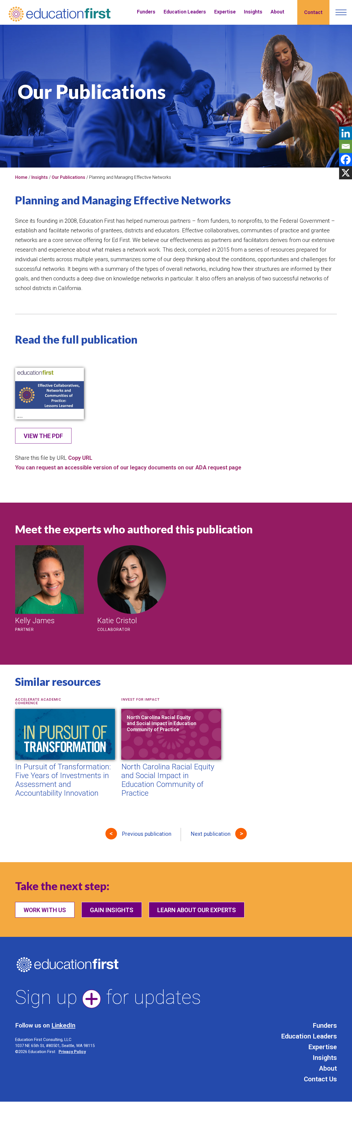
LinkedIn (63, 1025)
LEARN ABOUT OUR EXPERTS (196, 910)
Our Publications (68, 177)
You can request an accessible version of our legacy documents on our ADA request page (128, 467)
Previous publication (146, 834)
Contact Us (320, 1079)
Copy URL (80, 458)
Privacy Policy (72, 1051)
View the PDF (43, 436)
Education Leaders (185, 12)
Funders (146, 12)
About (277, 12)
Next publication (210, 834)
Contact (313, 12)
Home (21, 177)
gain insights (111, 910)
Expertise (225, 12)
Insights (253, 12)
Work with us (45, 910)
